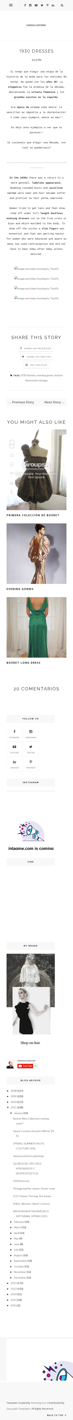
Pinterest (31, 768)
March (17, 1227)
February (19, 1221)
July (16, 1249)
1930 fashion (28, 375)
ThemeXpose (38, 1402)
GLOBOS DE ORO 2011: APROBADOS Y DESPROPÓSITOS (27, 1168)
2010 (14, 1101)
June (16, 1244)
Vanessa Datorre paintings (28, 1156)
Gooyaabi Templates (18, 1408)
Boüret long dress (24, 662)
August (18, 1255)
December (20, 1277)
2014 (14, 1294)
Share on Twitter (39, 356)
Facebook (14, 737)
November (20, 1271)
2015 (14, 1299)
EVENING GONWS (20, 589)
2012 (14, 1283)
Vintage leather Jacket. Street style (34, 1188)
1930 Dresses (21, 1181)
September (20, 1260)
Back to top (55, 1415)
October (19, 1266)
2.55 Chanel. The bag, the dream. (32, 1196)
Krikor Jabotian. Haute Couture (31, 1203)
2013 (14, 1288)
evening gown (45, 375)
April (16, 1233)
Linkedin (14, 768)
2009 (14, 1096)
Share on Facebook (37, 348)
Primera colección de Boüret (33, 515)
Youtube (14, 752)
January (18, 1113)
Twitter (31, 752)
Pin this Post (39, 365)
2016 (14, 1305)
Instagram (30, 737)
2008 (14, 1090)
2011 (14, 1107)
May (16, 1238)
